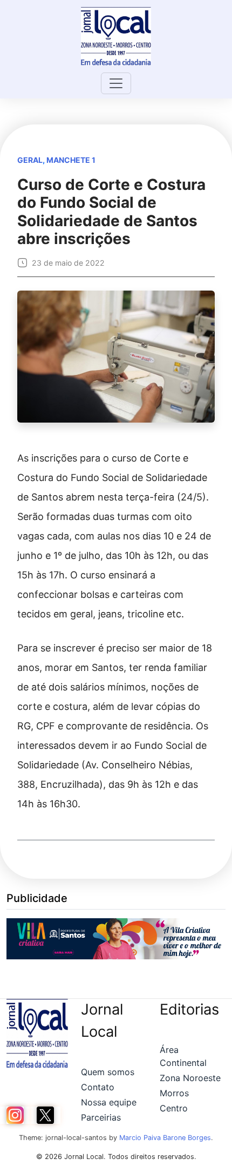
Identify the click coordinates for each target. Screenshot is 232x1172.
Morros (174, 1093)
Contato (97, 1087)
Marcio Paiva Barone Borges (165, 1138)
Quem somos (107, 1071)
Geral (30, 159)
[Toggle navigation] (116, 83)
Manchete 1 (70, 159)
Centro (174, 1108)
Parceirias (101, 1117)
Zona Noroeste (190, 1077)
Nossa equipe (109, 1102)
